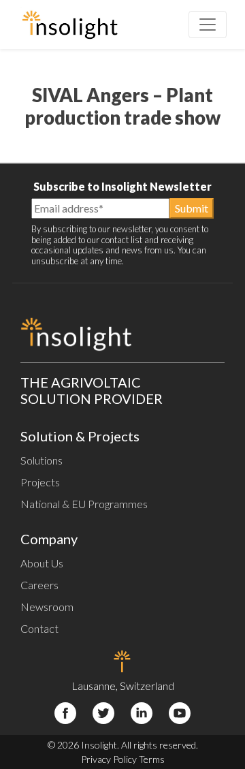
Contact (39, 628)
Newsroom (47, 606)
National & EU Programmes (84, 503)
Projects (40, 481)
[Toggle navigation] (208, 24)
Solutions (41, 460)
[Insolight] (69, 24)
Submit (191, 208)
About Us (41, 562)
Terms (152, 759)
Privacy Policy (109, 759)
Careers (39, 584)
